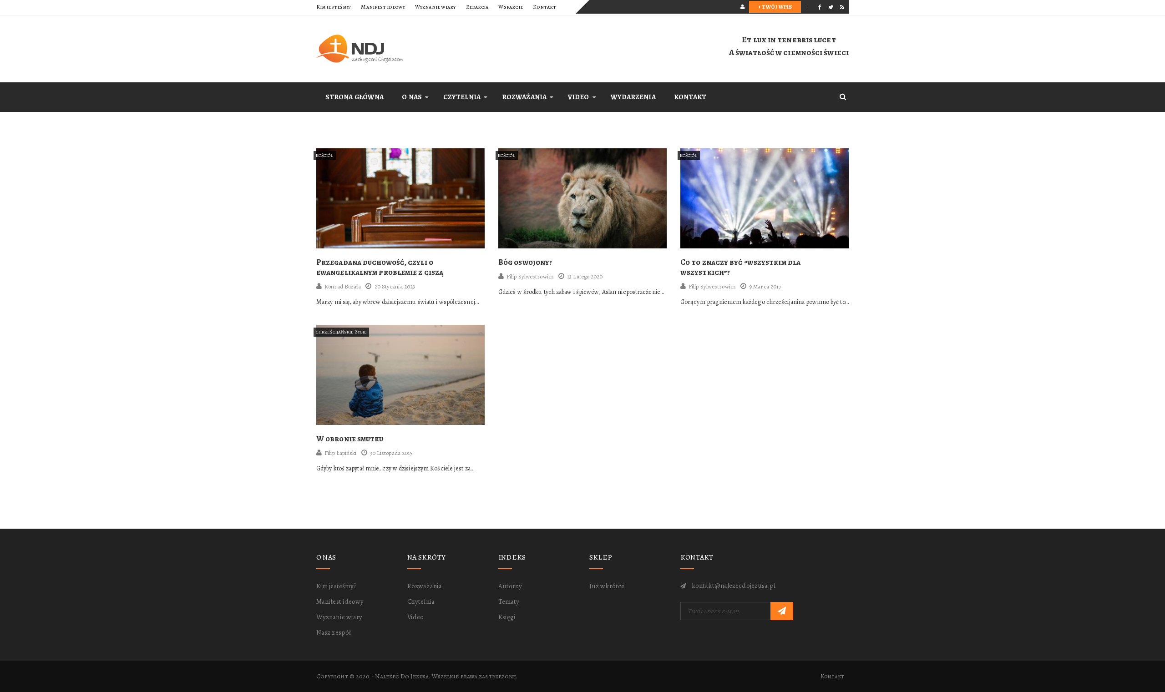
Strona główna (354, 96)
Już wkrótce (606, 586)
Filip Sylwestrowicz (530, 276)
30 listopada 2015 (391, 453)
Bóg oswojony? (525, 262)
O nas (412, 96)
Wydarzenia (633, 96)
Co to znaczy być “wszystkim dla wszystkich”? (740, 267)
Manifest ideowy (383, 6)
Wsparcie (510, 6)
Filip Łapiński (340, 453)
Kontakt (544, 6)
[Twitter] (830, 6)
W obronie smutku (350, 439)
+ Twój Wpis (775, 6)
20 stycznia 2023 (395, 286)
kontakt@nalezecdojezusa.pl (734, 585)
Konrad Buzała (342, 286)
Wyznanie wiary (435, 6)
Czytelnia (462, 96)
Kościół (325, 155)
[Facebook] (819, 6)
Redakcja (477, 6)
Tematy (509, 601)
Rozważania (524, 96)
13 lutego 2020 (585, 276)
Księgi (507, 616)
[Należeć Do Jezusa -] (400, 49)
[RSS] (842, 6)
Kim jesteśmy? (333, 6)
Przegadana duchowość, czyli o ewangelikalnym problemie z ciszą (379, 267)
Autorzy (510, 586)
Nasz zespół (333, 632)
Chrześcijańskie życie (341, 332)
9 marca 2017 (765, 286)
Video (578, 96)
